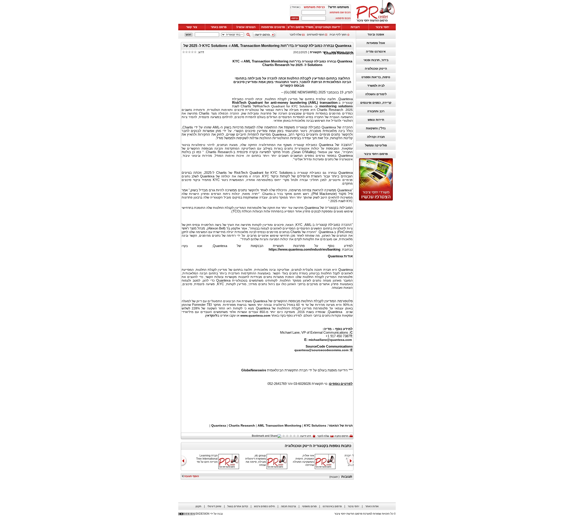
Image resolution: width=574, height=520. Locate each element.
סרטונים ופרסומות (273, 27)
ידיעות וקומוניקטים (327, 27)
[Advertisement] (375, 270)
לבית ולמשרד (376, 85)
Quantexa (219, 425)
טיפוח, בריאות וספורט (375, 77)
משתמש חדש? (338, 7)
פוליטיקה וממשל (376, 145)
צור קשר (191, 27)
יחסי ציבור (382, 27)
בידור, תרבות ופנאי (375, 60)
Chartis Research (242, 425)
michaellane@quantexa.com (330, 340)
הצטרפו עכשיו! (246, 27)
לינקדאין (211, 315)
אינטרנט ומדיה (376, 51)
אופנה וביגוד (375, 34)
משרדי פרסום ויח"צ (300, 27)
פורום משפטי (309, 506)
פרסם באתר (218, 27)
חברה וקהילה (376, 137)
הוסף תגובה (191, 476)
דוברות (355, 27)
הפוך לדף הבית (338, 34)
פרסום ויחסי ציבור (376, 154)
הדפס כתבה (341, 436)
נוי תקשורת (318, 52)
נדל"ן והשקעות (376, 128)
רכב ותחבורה (375, 111)
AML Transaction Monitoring (279, 425)
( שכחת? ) (295, 7)
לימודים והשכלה (376, 94)
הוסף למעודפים (315, 34)
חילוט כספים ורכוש (264, 506)
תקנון (198, 506)
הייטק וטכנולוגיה (376, 68)
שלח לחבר (295, 34)
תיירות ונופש (376, 119)
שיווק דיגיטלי (214, 506)
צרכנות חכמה (288, 506)
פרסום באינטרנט (332, 506)
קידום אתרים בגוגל (237, 506)
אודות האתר (372, 506)
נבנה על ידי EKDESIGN (209, 513)
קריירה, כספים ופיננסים (375, 102)
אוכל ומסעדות (376, 43)
